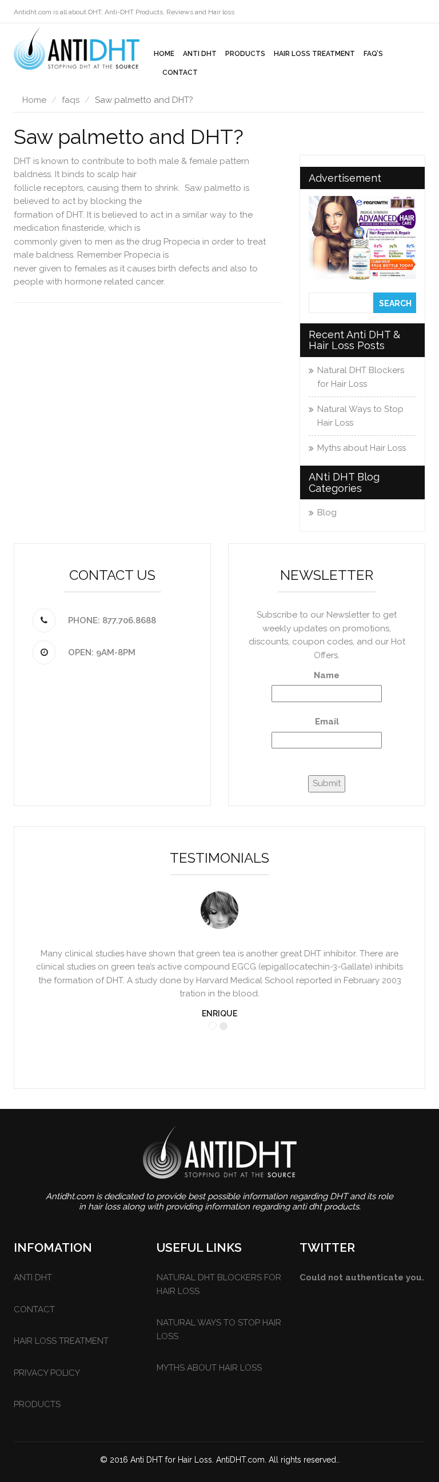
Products (245, 54)
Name (327, 675)
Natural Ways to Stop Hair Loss (360, 416)
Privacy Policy (47, 1373)
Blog (327, 512)
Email (327, 721)
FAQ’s (373, 54)
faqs (70, 100)
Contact (180, 73)
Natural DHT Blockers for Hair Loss (360, 377)
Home (164, 54)
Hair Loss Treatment (314, 54)
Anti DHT (200, 54)
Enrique (219, 1013)
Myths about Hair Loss (361, 448)
